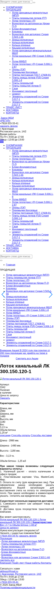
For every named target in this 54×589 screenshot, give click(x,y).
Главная (10, 264)
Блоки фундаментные (24, 29)
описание (5, 435)
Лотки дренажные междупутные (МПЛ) (27, 275)
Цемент (16, 94)
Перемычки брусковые (25, 72)
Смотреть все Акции (27, 358)
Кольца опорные (21, 45)
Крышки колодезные (23, 48)
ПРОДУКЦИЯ (13, 10)
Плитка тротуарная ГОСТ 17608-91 (31, 75)
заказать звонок (9, 126)
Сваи (15, 88)
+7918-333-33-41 (9, 582)
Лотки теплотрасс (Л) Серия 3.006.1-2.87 (28, 315)
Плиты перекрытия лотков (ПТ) (29, 18)
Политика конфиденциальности (17, 587)
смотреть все (7, 560)
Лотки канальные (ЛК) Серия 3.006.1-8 (27, 310)
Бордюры (17, 31)
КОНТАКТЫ (12, 113)
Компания (6, 563)
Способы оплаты (20, 435)
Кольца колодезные (23, 42)
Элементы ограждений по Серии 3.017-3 (28, 345)
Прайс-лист (18, 563)
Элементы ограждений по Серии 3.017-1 (28, 342)
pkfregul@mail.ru (9, 571)
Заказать (5, 398)
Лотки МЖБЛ (19, 61)
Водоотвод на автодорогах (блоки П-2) (27, 283)
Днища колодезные (23, 39)
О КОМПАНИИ (14, 7)
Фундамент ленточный (24, 91)
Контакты (46, 563)
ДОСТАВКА (12, 110)
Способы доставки (41, 435)
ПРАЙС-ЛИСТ (14, 107)
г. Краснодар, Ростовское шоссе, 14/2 (20, 574)
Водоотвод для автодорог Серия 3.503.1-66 (25, 557)
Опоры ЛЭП (19, 69)
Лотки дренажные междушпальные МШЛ (29, 307)
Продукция (6, 538)
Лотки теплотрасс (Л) (23, 21)
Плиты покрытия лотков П (26, 86)
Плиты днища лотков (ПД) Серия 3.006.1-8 (29, 326)
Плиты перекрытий (22, 83)
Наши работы (33, 563)
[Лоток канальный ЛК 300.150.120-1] (20, 379)
